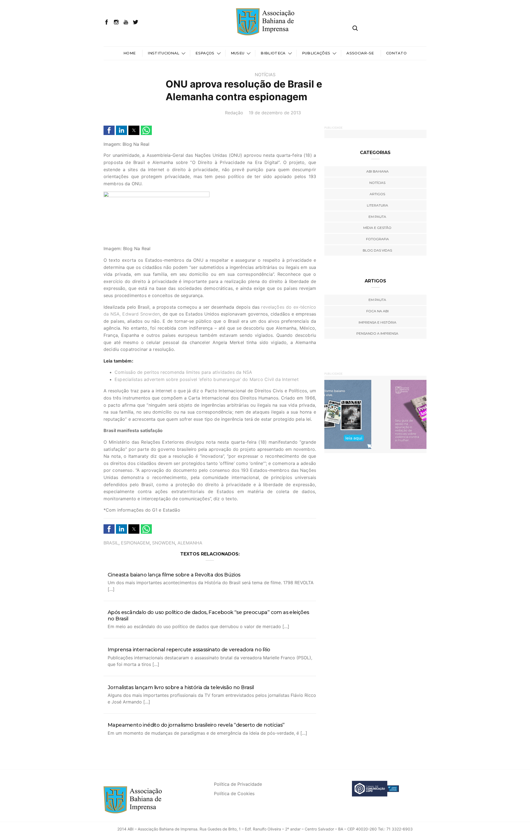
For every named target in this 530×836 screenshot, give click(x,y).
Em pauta (377, 217)
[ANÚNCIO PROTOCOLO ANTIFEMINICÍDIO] (375, 414)
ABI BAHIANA (377, 171)
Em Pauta (377, 300)
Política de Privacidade (238, 784)
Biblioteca (273, 53)
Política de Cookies (234, 793)
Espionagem (135, 543)
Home (129, 53)
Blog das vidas (377, 250)
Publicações (316, 53)
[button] (109, 130)
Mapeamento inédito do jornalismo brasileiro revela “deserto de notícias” (196, 725)
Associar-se (360, 53)
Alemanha (189, 543)
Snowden (163, 543)
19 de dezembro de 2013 (275, 112)
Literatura (377, 205)
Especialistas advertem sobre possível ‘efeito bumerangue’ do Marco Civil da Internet (207, 379)
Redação (234, 112)
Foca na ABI (377, 311)
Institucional (163, 53)
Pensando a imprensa (377, 333)
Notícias (265, 74)
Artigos (377, 194)
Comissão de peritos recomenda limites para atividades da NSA (183, 372)
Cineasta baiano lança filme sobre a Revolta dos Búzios (174, 575)
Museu (238, 53)
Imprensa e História (377, 322)
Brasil (111, 543)
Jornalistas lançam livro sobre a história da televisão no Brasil (181, 687)
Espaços (204, 53)
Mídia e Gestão (377, 228)
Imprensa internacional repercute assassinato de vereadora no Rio (189, 650)
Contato (396, 53)
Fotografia (377, 239)
